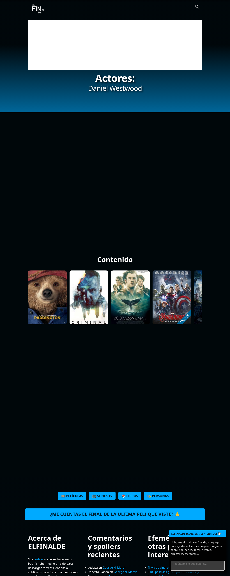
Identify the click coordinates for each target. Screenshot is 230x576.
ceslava (38, 559)
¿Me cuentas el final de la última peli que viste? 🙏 (115, 514)
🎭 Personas (158, 496)
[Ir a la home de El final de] (37, 9)
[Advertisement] (115, 45)
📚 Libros (129, 496)
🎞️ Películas (72, 496)
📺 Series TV (102, 496)
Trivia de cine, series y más (166, 568)
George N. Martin (114, 568)
